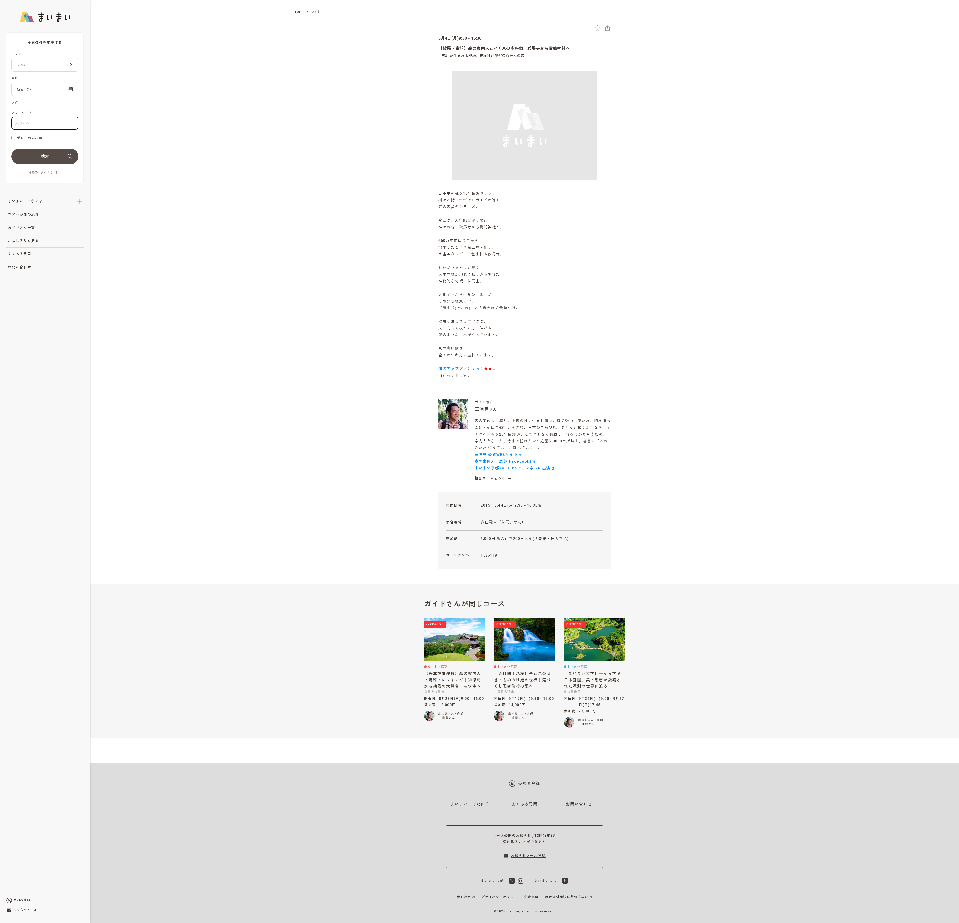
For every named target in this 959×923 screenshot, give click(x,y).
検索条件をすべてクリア (44, 172)
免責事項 (531, 897)
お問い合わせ (19, 267)
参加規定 (464, 897)
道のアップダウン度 (457, 368)
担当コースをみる (490, 478)
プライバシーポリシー (499, 897)
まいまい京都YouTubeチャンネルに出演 (512, 468)
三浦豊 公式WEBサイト (496, 454)
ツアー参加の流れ (23, 214)
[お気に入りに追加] (597, 28)
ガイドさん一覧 (21, 228)
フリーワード (21, 113)
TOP (298, 12)
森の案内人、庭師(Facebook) (503, 461)
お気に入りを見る (23, 241)
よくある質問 (19, 254)
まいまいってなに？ (25, 201)
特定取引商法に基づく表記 (567, 897)
